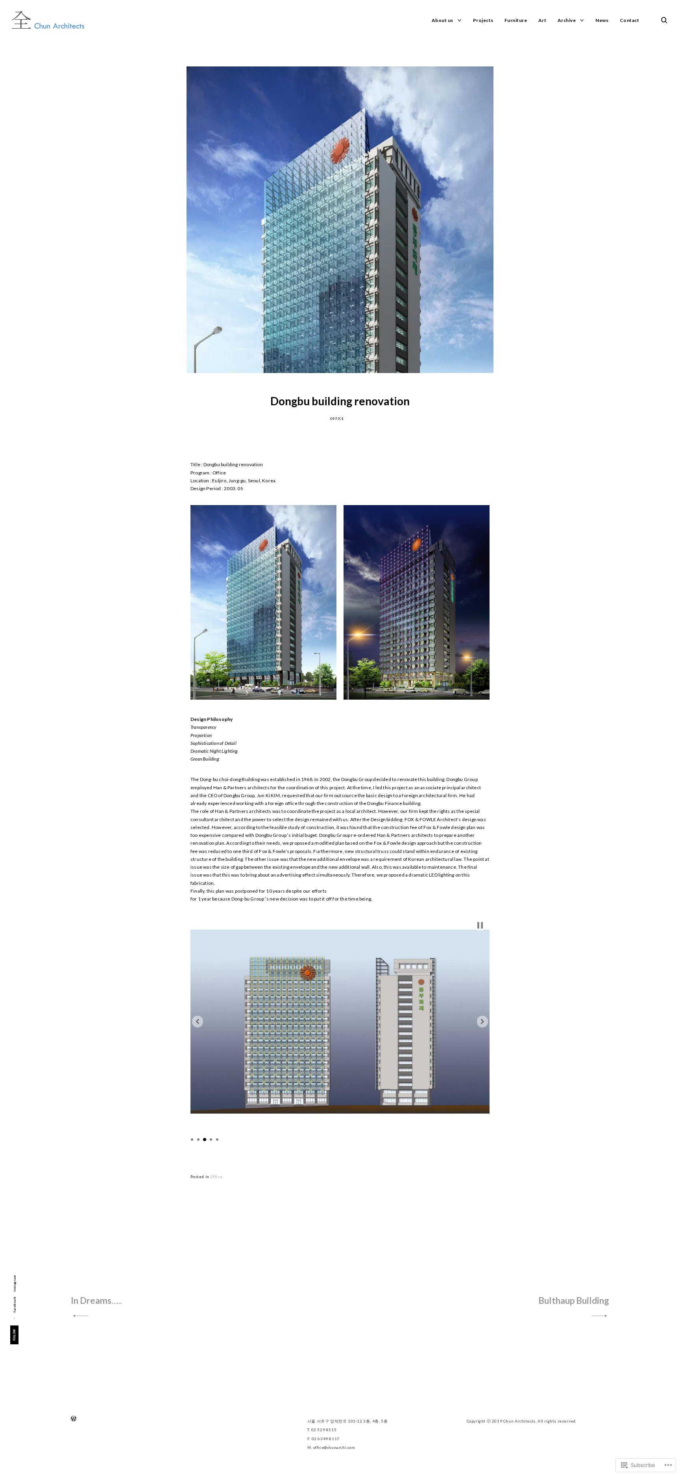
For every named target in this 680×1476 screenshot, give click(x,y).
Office (337, 419)
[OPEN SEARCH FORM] (664, 20)
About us (442, 20)
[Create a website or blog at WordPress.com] (73, 1419)
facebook (15, 1304)
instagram (15, 1283)
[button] (263, 602)
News (601, 20)
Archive (567, 20)
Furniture (515, 20)
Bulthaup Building (573, 1300)
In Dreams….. (96, 1300)
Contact (629, 20)
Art (542, 20)
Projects (483, 20)
